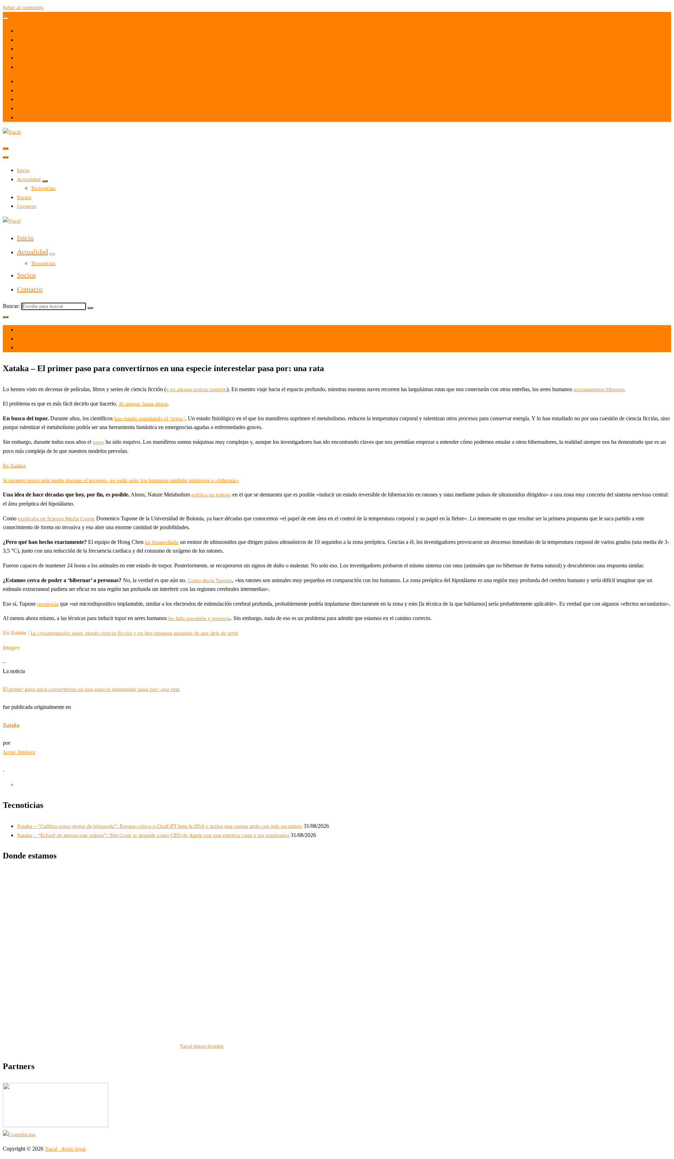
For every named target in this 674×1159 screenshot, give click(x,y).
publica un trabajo (211, 495)
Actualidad (29, 179)
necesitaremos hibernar (599, 389)
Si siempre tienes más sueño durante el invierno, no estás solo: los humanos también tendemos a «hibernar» (121, 480)
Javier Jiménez (19, 752)
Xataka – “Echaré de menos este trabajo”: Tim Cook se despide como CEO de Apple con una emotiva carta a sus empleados (153, 835)
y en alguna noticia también (196, 389)
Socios (24, 197)
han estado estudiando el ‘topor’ (149, 418)
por (20, 339)
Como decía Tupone (210, 580)
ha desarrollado (162, 542)
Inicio (23, 170)
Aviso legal (73, 1149)
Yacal (52, 1149)
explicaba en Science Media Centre (56, 518)
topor (98, 442)
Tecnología (29, 347)
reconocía (48, 604)
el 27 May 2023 (34, 329)
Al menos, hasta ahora (143, 404)
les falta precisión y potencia (199, 618)
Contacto (27, 206)
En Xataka (14, 465)
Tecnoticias (43, 188)
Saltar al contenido (23, 7)
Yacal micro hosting (202, 1046)
